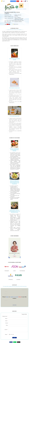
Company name (4, 316)
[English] (25, 1)
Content (6, 329)
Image (6, 334)
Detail (14, 256)
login (7, 296)
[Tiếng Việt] (21, 1)
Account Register (13, 1)
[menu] (27, 1)
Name (6, 318)
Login (17, 1)
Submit (14, 337)
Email (6, 320)
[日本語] (23, 1)
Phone (7, 325)
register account (14, 296)
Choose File (12, 334)
